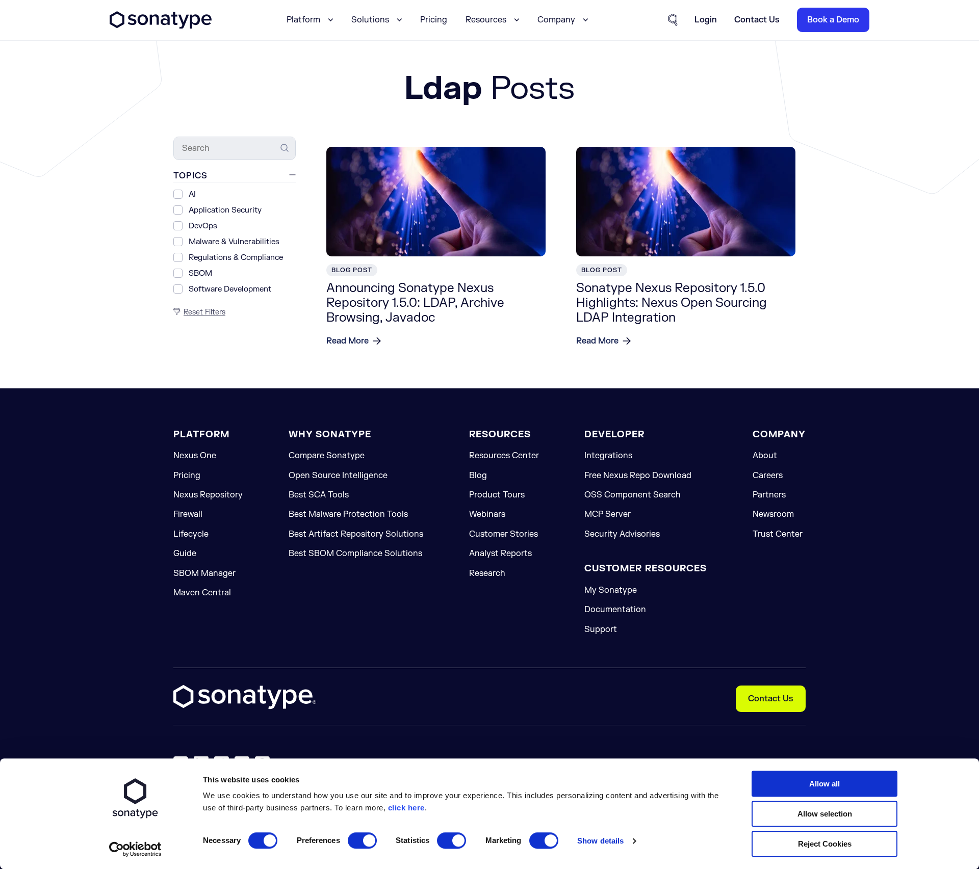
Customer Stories (503, 534)
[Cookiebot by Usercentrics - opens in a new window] (135, 849)
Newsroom (773, 514)
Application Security (225, 210)
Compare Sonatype (327, 456)
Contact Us (770, 699)
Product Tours (497, 495)
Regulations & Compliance (236, 257)
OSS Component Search (632, 495)
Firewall (187, 514)
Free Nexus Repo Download (637, 475)
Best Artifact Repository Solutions (356, 534)
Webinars (487, 514)
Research (487, 573)
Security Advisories (622, 534)
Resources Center (504, 456)
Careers (768, 475)
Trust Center (778, 534)
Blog (478, 475)
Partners (769, 495)
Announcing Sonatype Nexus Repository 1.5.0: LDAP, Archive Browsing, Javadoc (415, 303)
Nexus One (194, 456)
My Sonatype (610, 590)
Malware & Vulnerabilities (234, 242)
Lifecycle (191, 534)
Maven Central (202, 593)
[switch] (362, 840)
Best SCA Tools (319, 495)
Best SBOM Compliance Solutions (355, 553)
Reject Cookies (825, 843)
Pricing (433, 20)
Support (600, 629)
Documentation (615, 609)
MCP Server (607, 514)
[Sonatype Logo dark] (161, 26)
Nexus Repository (208, 495)
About (765, 456)
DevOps (203, 226)
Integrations (608, 456)
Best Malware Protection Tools (348, 514)
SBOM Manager (204, 573)
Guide (184, 553)
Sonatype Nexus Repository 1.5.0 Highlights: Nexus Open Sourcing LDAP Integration (671, 303)
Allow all (824, 783)
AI (192, 194)
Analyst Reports (500, 553)
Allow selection (824, 813)
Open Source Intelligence (338, 475)
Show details (600, 840)
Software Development (230, 289)
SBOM (200, 273)
